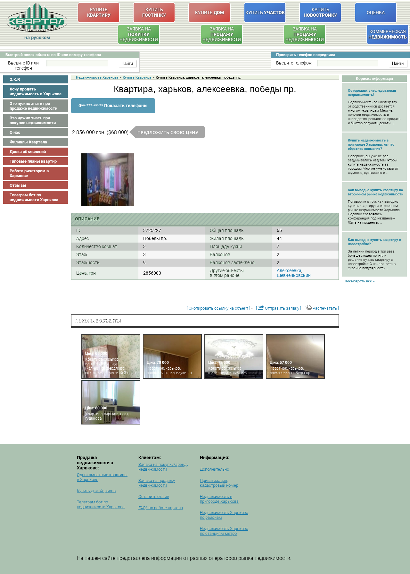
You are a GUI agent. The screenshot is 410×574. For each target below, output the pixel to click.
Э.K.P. (15, 79)
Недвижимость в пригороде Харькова (219, 499)
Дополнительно (214, 469)
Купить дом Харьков (96, 490)
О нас (15, 132)
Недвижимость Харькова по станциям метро (224, 531)
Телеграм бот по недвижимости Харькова (34, 197)
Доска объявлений (28, 151)
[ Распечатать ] (322, 308)
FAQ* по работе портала (160, 507)
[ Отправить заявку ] (278, 308)
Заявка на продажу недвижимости (156, 483)
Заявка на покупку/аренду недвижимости (163, 467)
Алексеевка (289, 270)
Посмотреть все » (360, 281)
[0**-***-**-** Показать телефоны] (113, 112)
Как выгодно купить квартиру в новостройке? (374, 242)
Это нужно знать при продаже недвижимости (33, 106)
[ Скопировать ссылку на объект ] (218, 308)
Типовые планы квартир (33, 161)
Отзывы (18, 185)
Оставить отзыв (153, 496)
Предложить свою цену (167, 132)
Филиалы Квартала (28, 142)
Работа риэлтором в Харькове (29, 173)
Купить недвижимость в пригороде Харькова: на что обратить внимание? (371, 144)
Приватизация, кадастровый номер (219, 483)
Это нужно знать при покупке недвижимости (33, 120)
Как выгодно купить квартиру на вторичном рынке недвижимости (375, 192)
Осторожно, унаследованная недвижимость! (372, 93)
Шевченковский (294, 275)
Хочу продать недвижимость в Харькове (36, 91)
